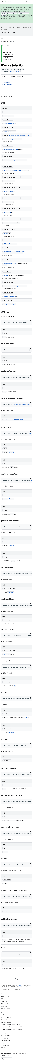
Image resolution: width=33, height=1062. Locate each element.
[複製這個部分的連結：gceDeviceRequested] (18, 371)
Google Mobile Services (7, 1043)
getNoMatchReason (8, 191)
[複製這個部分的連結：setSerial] (8, 859)
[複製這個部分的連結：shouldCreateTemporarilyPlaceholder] (29, 890)
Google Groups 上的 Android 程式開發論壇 (11, 1027)
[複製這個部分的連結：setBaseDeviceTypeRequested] (24, 796)
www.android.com (5, 1040)
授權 (20, 1053)
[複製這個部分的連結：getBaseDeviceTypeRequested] (24, 398)
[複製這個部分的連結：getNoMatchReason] (16, 599)
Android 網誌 (4, 1019)
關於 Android (4, 1053)
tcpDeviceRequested (9, 304)
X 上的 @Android (5, 1015)
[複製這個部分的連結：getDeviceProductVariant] (20, 521)
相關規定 (3, 999)
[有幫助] (11, 41)
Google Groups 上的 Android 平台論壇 (10, 1024)
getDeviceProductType (9, 160)
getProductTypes (8, 202)
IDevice (17, 71)
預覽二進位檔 (4, 1003)
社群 (10, 1053)
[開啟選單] (2, 2)
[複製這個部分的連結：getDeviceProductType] (19, 474)
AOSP (2, 38)
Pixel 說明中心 (4, 1038)
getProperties (7, 212)
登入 (30, 1)
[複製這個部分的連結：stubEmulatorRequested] (19, 919)
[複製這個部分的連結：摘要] (6, 103)
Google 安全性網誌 (6, 1022)
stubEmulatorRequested (9, 296)
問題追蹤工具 (4, 1047)
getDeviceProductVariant (10, 170)
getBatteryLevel (8, 149)
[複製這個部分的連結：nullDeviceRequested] (17, 768)
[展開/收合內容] (12, 45)
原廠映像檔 (4, 1006)
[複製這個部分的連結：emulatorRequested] (16, 344)
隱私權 (24, 1053)
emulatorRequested (8, 123)
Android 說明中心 (5, 1035)
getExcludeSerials (8, 181)
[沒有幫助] (13, 41)
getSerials (6, 223)
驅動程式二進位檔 (5, 1008)
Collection (10, 592)
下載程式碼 (4, 1001)
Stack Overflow (5, 1045)
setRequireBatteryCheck (10, 263)
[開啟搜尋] (23, 2)
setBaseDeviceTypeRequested (11, 251)
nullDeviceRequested (9, 244)
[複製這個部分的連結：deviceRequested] (15, 316)
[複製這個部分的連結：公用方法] (10, 312)
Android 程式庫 (5, 996)
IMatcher (11, 71)
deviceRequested (8, 116)
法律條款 (15, 1053)
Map (15, 686)
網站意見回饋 (5, 1055)
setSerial (6, 275)
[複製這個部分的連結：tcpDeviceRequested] (17, 948)
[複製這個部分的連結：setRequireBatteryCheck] (20, 827)
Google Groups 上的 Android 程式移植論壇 (11, 1029)
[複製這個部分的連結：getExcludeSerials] (15, 567)
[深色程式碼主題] (31, 321)
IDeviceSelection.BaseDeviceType (18, 135)
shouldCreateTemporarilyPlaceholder (14, 286)
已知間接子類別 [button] (8, 83)
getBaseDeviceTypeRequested (11, 139)
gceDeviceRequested (9, 131)
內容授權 (20, 985)
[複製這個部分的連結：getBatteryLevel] (14, 427)
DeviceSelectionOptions (8, 84)
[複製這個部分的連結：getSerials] (9, 693)
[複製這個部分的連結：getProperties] (12, 661)
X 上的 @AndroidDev (6, 1017)
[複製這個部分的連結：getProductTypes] (15, 629)
